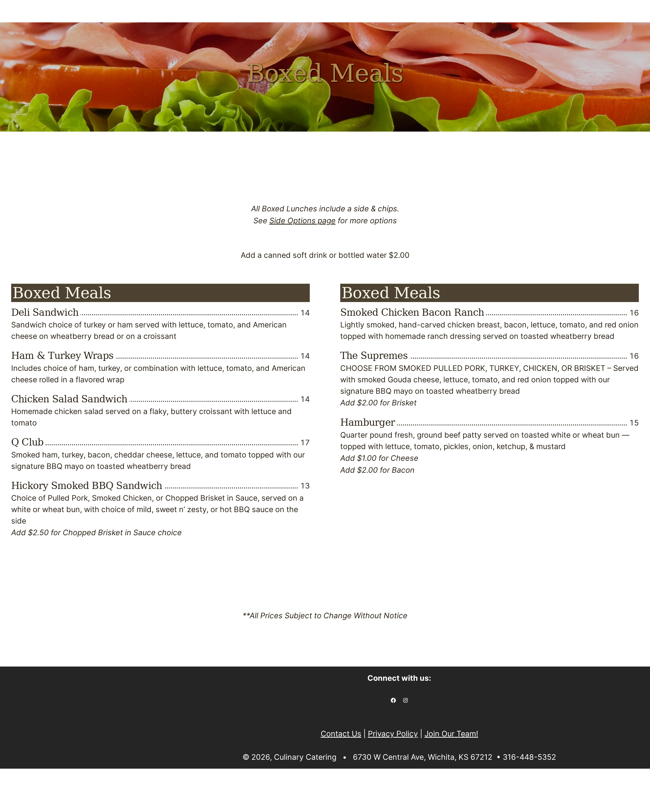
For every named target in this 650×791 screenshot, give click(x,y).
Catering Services (147, 30)
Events (224, 30)
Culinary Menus (48, 30)
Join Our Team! (451, 733)
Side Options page (302, 220)
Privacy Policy (393, 733)
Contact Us (612, 30)
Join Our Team (544, 30)
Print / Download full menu (320, 165)
